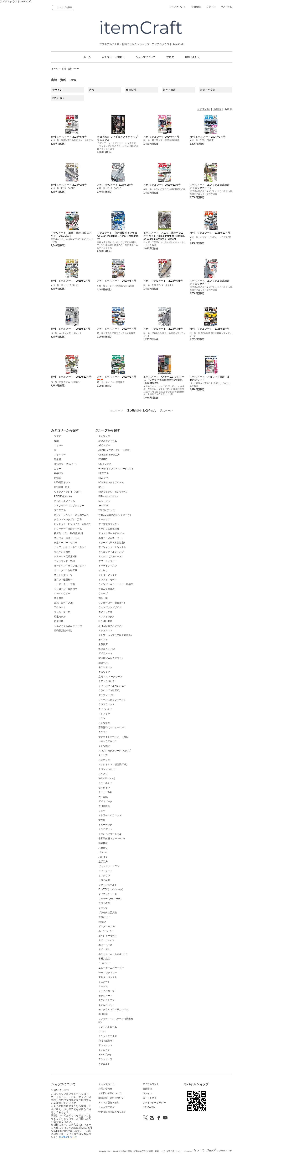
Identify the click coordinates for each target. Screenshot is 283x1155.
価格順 (217, 109)
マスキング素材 (62, 552)
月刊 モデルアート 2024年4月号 (161, 136)
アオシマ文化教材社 (108, 528)
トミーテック (105, 824)
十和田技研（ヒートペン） (112, 838)
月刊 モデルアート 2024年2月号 (69, 184)
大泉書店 (103, 644)
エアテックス (105, 612)
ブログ (170, 57)
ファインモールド (107, 884)
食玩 (56, 440)
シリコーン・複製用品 (65, 589)
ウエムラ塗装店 (106, 589)
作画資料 (131, 89)
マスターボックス (107, 977)
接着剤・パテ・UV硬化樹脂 (68, 533)
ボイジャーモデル (107, 935)
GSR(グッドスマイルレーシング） (116, 468)
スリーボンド (105, 783)
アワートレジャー (107, 561)
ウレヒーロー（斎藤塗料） (112, 602)
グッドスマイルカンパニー (112, 685)
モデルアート (105, 995)
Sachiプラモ (104, 1054)
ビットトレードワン (108, 866)
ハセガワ (103, 847)
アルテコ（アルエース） (111, 556)
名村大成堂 (104, 958)
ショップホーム (106, 1084)
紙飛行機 (58, 621)
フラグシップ (105, 1059)
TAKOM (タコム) (106, 510)
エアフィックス (106, 616)
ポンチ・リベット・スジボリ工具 (71, 515)
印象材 (57, 459)
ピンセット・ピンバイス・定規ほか (72, 524)
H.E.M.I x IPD (105, 621)
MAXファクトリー (107, 972)
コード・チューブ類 (64, 584)
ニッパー (58, 445)
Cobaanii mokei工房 (109, 454)
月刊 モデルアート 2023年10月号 (210, 232)
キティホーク (105, 667)
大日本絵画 (104, 806)
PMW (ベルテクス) (108, 496)
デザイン (57, 89)
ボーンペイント (106, 931)
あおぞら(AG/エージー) (110, 538)
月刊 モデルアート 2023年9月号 (70, 280)
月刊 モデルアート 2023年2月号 (209, 328)
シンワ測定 (104, 746)
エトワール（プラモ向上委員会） (115, 635)
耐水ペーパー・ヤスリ (65, 542)
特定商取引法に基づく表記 (112, 1111)
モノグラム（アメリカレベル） (114, 1009)
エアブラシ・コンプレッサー (69, 505)
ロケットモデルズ (107, 1036)
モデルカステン (106, 1000)
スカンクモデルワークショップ (114, 750)
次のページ (166, 410)
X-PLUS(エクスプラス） (111, 626)
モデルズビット (106, 1004)
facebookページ (68, 1137)
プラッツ (103, 908)
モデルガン (104, 1050)
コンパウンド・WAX (64, 561)
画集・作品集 (207, 89)
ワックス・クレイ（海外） (68, 491)
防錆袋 (57, 477)
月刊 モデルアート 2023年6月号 (163, 280)
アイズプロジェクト (108, 524)
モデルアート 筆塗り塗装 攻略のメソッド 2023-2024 (71, 234)
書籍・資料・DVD (70, 68)
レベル (101, 1031)
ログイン (211, 6)
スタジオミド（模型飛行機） (113, 764)
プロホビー (104, 917)
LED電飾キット (62, 482)
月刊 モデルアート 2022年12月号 (71, 376)
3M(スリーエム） (107, 778)
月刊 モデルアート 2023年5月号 (70, 328)
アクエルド (104, 1063)
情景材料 (58, 598)
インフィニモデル (107, 579)
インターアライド (107, 575)
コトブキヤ (104, 713)
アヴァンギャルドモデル (111, 533)
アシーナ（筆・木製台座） (112, 542)
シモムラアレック (107, 741)
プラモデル (60, 510)
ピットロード (105, 871)
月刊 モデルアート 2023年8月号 (116, 280)
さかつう (103, 732)
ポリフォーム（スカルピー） (113, 954)
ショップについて (146, 57)
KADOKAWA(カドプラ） (111, 658)
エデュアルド (105, 630)
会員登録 (196, 6)
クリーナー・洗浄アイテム (68, 528)
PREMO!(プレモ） (63, 496)
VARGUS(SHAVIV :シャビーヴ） (115, 515)
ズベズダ (103, 773)
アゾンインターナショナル (112, 547)
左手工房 (103, 861)
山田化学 (103, 1014)
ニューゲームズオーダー (111, 967)
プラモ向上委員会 (107, 912)
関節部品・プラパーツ (65, 464)
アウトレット (105, 1045)
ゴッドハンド (105, 709)
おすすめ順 (203, 109)
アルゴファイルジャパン (111, 552)
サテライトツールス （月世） (114, 736)
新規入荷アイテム (107, 440)
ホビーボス (104, 949)
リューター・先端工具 (65, 570)
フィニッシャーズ (107, 894)
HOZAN (102, 921)
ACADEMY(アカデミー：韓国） (114, 450)
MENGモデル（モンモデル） (113, 491)
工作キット (60, 607)
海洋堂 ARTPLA (106, 649)
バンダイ (103, 857)
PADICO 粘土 (62, 487)
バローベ (103, 852)
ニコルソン (104, 963)
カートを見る (150, 1098)
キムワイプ (104, 672)
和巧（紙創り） (106, 1040)
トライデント (105, 829)
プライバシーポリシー (154, 1102)
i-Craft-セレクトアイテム (111, 482)
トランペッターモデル (109, 834)
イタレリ (103, 570)
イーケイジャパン (107, 565)
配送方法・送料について (111, 1098)
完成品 (57, 436)
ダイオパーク (105, 801)
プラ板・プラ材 (62, 612)
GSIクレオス (104, 464)
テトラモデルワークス (109, 815)
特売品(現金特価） (63, 630)
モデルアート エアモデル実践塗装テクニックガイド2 (210, 186)
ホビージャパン (106, 940)
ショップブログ (106, 1107)
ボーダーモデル (106, 926)
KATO (101, 487)
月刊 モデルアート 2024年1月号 (115, 184)
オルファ (103, 639)
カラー (57, 468)
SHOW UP (103, 505)
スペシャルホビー (107, 769)
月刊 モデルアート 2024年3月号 (207, 136)
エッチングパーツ (63, 575)
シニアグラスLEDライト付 (68, 626)
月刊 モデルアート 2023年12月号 (162, 184)
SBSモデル (104, 501)
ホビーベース (105, 945)
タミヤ (101, 810)
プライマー (60, 454)
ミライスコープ (106, 991)
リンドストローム (107, 1026)
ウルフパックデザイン (109, 607)
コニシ (101, 718)
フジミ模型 (104, 903)
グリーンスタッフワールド (112, 699)
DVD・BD (58, 98)
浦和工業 (103, 598)
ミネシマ (103, 986)
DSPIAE (102, 459)
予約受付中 (104, 436)
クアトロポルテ (106, 681)
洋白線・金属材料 (63, 579)
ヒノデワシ (104, 875)
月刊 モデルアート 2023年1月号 (116, 376)
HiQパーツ (103, 477)
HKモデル (103, 473)
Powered (188, 1151)
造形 (91, 89)
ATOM (152, 1107)
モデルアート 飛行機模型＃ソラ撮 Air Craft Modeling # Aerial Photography (118, 235)
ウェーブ (103, 593)
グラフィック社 (106, 695)
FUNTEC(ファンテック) (110, 889)
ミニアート (104, 981)
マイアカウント (177, 6)
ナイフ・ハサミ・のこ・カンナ (70, 547)
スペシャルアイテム (64, 501)
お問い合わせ (192, 57)
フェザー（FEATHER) (109, 898)
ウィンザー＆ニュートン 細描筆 (115, 584)
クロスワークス (106, 704)
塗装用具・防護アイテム (67, 538)
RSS (145, 1107)
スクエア (103, 755)
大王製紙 (103, 797)
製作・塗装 (170, 89)
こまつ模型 (104, 722)
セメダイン (104, 787)
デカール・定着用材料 (65, 556)
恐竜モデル (60, 616)
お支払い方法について (109, 1093)
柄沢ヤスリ (104, 662)
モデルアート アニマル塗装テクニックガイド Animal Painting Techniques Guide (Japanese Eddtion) (164, 235)
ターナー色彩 (105, 792)
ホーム (87, 57)
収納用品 (58, 473)
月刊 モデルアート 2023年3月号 (163, 328)
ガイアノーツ (105, 653)
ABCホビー (104, 445)
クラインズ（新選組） (109, 690)
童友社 (101, 820)
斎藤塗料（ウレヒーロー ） (112, 727)
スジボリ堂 (104, 759)
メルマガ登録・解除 (108, 1102)
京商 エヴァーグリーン (110, 676)
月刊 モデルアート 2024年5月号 (69, 136)
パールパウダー (62, 593)
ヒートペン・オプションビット (70, 565)
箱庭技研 (103, 843)
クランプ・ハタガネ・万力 (68, 519)
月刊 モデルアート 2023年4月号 (116, 328)
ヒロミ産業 (104, 880)
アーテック (104, 519)
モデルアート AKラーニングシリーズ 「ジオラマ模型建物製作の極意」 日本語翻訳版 (163, 379)
